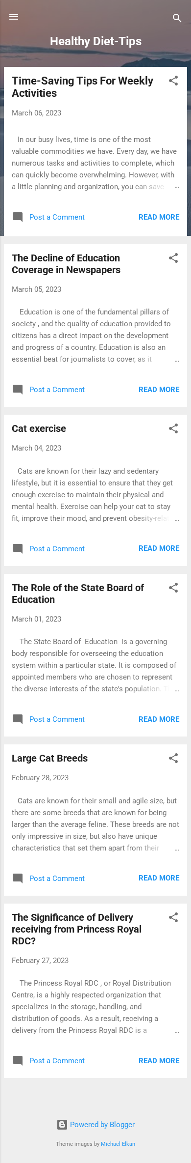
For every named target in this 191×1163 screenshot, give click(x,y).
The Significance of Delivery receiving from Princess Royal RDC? (77, 929)
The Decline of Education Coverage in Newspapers (66, 264)
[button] (173, 82)
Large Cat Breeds (50, 758)
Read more (159, 217)
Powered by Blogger (101, 1124)
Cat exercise (39, 428)
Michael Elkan (118, 1144)
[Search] (177, 20)
